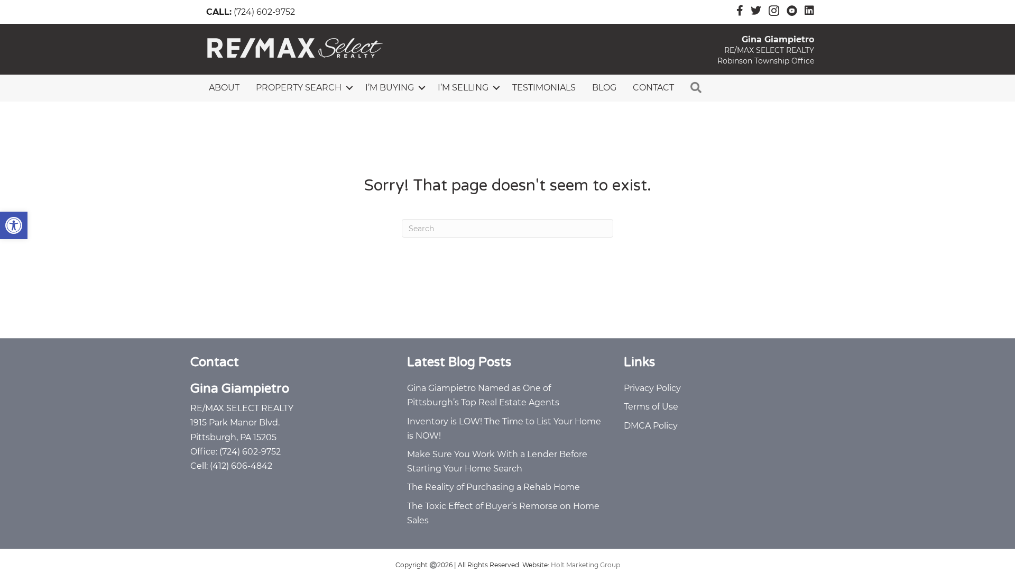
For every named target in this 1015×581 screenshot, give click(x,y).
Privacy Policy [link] (652, 388)
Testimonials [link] (544, 88)
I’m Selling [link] (463, 88)
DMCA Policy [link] (651, 426)
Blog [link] (604, 88)
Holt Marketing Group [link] (585, 565)
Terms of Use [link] (651, 407)
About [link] (224, 88)
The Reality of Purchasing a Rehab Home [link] (493, 487)
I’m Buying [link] (389, 88)
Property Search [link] (299, 88)
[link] (13, 225)
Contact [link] (653, 88)
